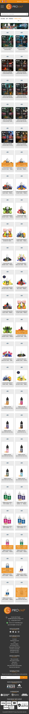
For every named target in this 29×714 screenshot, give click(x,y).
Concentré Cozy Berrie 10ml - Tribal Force (21, 359)
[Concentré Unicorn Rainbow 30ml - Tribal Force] (7, 232)
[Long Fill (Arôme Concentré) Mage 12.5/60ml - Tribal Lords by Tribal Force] (7, 65)
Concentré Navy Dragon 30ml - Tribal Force (21, 264)
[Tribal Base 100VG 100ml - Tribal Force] (22, 567)
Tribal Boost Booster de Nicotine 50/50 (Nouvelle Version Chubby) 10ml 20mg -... (21, 455)
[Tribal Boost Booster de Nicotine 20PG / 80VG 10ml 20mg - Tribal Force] (22, 400)
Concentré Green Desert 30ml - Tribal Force (7, 216)
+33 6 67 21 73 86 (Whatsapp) (16, 622)
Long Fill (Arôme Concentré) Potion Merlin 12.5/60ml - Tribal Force (7, 144)
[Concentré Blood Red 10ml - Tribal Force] (22, 280)
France (11, 18)
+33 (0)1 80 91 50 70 (15, 620)
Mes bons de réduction (14, 667)
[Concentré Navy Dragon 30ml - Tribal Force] (22, 256)
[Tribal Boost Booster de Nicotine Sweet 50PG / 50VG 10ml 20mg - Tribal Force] (7, 448)
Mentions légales (14, 643)
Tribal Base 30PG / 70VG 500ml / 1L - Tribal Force (7, 503)
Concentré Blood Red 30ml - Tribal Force (22, 168)
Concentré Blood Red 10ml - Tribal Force (22, 288)
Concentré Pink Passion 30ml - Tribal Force (21, 216)
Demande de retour (14, 650)
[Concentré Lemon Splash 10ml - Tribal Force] (22, 376)
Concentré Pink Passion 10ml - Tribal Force (21, 335)
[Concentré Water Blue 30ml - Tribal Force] (7, 185)
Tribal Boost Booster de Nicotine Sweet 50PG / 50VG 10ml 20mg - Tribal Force (7, 455)
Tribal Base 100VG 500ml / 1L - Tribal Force (21, 503)
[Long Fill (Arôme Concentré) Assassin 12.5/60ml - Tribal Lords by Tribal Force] (22, 89)
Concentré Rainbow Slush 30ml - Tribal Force (21, 192)
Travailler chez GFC (14, 652)
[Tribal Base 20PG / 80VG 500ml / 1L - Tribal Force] (7, 519)
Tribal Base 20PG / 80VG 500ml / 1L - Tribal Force (7, 527)
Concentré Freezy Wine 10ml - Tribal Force (7, 383)
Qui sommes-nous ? (14, 645)
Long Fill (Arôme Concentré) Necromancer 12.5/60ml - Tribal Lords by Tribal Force (21, 49)
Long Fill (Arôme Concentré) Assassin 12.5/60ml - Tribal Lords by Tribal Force (21, 96)
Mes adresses (14, 663)
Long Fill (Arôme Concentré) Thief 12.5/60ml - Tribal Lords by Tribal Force (7, 120)
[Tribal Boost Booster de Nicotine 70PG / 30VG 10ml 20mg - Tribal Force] (7, 400)
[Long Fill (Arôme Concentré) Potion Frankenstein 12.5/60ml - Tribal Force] (22, 137)
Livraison (14, 639)
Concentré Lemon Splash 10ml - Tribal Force (21, 383)
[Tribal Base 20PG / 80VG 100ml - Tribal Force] (7, 543)
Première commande (14, 648)
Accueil (3, 18)
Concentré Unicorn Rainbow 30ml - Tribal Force (7, 240)
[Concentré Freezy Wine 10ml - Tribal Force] (7, 376)
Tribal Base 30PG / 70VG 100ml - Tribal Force (21, 551)
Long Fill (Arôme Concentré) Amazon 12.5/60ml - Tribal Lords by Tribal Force (21, 72)
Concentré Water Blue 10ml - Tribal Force (7, 312)
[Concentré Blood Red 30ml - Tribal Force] (22, 161)
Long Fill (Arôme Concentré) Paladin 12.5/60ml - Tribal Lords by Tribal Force (21, 120)
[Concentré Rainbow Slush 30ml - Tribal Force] (22, 185)
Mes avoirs (14, 662)
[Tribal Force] (7, 33)
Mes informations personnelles (14, 665)
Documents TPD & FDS (14, 647)
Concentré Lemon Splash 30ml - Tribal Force (7, 288)
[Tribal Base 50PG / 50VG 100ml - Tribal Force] (7, 567)
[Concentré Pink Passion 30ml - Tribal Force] (22, 209)
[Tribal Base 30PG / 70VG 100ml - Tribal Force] (22, 543)
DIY (7, 18)
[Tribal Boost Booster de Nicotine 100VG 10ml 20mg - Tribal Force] (7, 424)
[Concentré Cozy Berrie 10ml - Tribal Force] (22, 352)
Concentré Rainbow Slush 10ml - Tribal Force (21, 312)
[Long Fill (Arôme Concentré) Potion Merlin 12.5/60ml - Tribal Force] (7, 137)
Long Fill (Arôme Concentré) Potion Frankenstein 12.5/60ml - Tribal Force (21, 144)
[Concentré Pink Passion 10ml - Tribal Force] (22, 328)
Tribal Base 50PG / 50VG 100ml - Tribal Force (7, 575)
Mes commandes (14, 659)
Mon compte (14, 656)
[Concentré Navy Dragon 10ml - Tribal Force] (7, 352)
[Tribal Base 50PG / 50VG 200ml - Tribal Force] (7, 591)
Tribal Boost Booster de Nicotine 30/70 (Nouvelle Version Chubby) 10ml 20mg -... (7, 479)
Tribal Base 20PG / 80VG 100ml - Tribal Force (7, 551)
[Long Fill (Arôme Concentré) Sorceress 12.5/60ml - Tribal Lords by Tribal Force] (7, 41)
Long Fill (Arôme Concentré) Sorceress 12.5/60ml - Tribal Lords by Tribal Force (7, 49)
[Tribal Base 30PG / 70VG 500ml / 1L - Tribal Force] (7, 495)
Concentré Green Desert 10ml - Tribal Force (7, 335)
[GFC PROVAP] (14, 7)
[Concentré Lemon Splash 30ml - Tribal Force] (7, 280)
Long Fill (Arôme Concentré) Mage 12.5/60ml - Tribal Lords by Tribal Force (7, 72)
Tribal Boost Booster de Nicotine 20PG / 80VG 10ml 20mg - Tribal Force (21, 407)
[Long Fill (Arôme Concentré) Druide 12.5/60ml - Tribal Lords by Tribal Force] (7, 89)
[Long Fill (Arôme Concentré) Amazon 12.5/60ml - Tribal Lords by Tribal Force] (22, 65)
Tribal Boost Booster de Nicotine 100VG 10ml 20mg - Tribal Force (7, 431)
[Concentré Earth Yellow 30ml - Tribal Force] (7, 161)
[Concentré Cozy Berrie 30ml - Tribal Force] (7, 256)
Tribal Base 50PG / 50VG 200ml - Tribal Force (7, 598)
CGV (14, 642)
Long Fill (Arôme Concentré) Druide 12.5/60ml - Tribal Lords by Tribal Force (7, 96)
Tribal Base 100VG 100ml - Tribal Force (21, 575)
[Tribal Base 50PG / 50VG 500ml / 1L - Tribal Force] (22, 519)
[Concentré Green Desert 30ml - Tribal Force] (7, 209)
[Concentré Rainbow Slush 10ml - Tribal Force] (22, 304)
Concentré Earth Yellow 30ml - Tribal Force (7, 168)
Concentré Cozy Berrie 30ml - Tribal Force (7, 264)
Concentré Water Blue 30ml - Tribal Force (7, 192)
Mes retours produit (14, 660)
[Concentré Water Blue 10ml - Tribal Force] (7, 304)
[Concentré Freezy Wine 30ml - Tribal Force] (22, 232)
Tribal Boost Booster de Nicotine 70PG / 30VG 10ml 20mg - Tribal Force (7, 407)
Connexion (25, 1)
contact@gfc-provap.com (15, 624)
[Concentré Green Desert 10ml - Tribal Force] (7, 328)
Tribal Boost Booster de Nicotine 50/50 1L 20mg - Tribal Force (21, 598)
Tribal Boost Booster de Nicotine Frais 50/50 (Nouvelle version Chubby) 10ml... (21, 479)
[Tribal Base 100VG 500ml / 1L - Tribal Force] (22, 495)
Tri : (19, 20)
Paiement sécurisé (14, 640)
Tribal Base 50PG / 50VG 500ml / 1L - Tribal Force (21, 527)
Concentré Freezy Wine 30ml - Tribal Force (21, 240)
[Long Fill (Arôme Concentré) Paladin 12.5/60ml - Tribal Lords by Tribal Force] (22, 113)
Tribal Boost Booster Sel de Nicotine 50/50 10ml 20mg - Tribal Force (21, 431)
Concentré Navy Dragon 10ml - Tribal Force (7, 359)
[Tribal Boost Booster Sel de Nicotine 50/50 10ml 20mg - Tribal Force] (22, 424)
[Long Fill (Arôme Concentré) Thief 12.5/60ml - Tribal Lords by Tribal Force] (7, 113)
